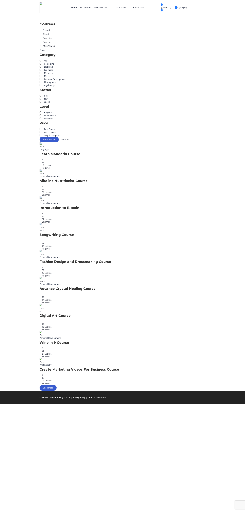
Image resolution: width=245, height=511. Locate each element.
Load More (48, 387)
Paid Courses (100, 7)
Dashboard (120, 7)
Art (41, 311)
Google (5, 408)
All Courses (85, 7)
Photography (45, 365)
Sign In (23, 506)
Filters (42, 50)
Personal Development (50, 176)
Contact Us (138, 7)
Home (74, 7)
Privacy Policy (62, 480)
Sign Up (16, 506)
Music (42, 230)
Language (44, 149)
